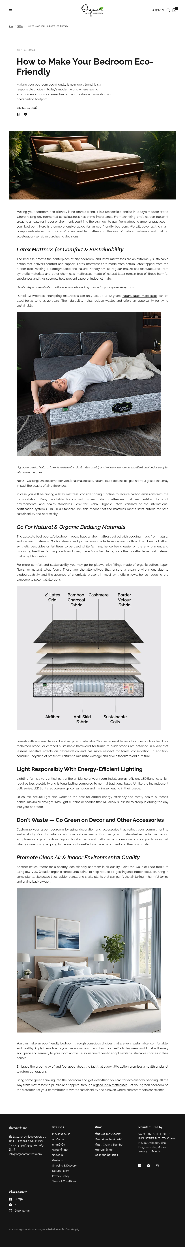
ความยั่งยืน (58, 1144)
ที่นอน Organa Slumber (109, 1144)
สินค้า (99, 1127)
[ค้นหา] (168, 10)
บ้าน (11, 26)
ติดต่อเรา (57, 1160)
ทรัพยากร (58, 1127)
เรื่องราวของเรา (61, 1134)
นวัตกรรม (58, 1155)
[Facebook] (142, 1166)
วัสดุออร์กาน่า (60, 1150)
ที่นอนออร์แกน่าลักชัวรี (108, 1134)
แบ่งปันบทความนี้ (27, 108)
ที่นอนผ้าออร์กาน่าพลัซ (108, 1139)
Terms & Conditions (64, 1181)
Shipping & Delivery (64, 1165)
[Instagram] (160, 1166)
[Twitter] (151, 1166)
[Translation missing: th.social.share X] (26, 114)
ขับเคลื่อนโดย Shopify (67, 1229)
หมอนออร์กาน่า (104, 1150)
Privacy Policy (60, 1176)
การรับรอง (58, 1139)
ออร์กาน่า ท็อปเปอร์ (106, 1155)
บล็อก (20, 26)
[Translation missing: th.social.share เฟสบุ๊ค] (19, 114)
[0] (173, 10)
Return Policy (60, 1170)
